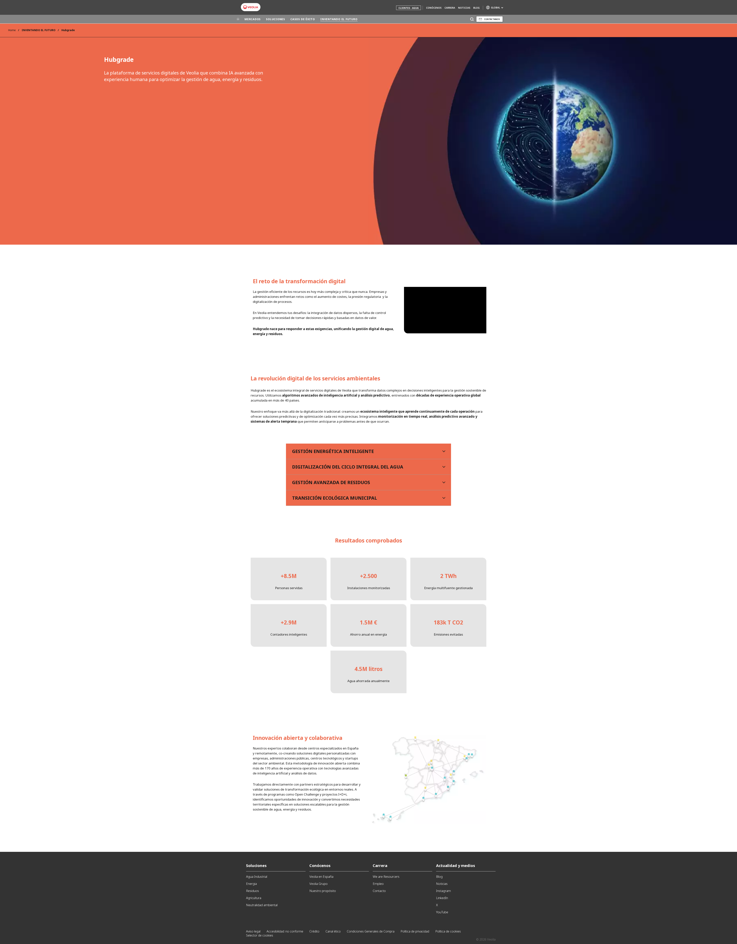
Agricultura (253, 898)
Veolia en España (321, 876)
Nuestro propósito (322, 891)
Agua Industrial (256, 876)
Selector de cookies (259, 935)
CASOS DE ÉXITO (302, 19)
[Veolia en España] (250, 7)
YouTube (442, 912)
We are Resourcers (386, 876)
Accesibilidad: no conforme (285, 931)
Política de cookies (448, 931)
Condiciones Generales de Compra (370, 931)
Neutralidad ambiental (262, 905)
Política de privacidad (415, 931)
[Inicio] (238, 19)
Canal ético (333, 931)
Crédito (314, 931)
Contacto (379, 891)
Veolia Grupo (318, 883)
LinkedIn (442, 898)
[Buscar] (472, 19)
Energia (251, 883)
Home (12, 30)
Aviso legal (253, 931)
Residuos (252, 891)
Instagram (443, 891)
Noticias (464, 7)
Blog (476, 7)
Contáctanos (492, 19)
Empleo (378, 883)
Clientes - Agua (408, 8)
